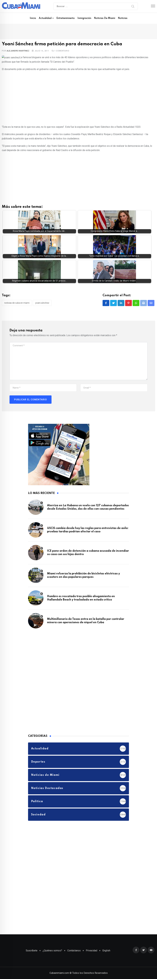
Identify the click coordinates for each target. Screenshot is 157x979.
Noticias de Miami (104, 18)
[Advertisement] (78, 95)
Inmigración (84, 18)
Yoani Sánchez (42, 303)
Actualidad (45, 18)
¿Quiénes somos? (52, 950)
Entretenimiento (65, 18)
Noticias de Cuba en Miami (16, 303)
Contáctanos (74, 950)
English (106, 950)
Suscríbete (31, 950)
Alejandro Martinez (18, 51)
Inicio (33, 18)
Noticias (122, 18)
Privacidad (91, 950)
